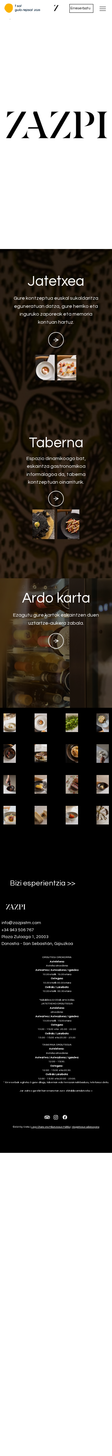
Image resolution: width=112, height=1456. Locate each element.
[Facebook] (65, 1117)
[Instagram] (56, 1117)
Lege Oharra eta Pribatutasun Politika (50, 1126)
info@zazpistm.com (21, 923)
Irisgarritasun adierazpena (85, 1126)
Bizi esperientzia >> (42, 883)
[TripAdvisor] (47, 1117)
